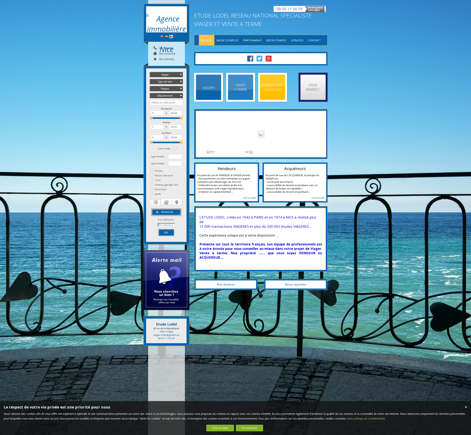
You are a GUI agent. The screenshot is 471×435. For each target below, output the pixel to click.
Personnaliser (249, 428)
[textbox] (166, 102)
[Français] (171, 36)
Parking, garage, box (166, 184)
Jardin (158, 193)
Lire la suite (249, 197)
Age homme (157, 163)
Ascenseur (161, 189)
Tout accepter (220, 428)
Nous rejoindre (295, 284)
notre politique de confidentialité (365, 418)
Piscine (159, 170)
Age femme (157, 156)
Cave (158, 180)
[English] (162, 36)
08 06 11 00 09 (166, 338)
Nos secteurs (226, 284)
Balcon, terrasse (164, 175)
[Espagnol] (166, 36)
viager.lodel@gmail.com (166, 335)
